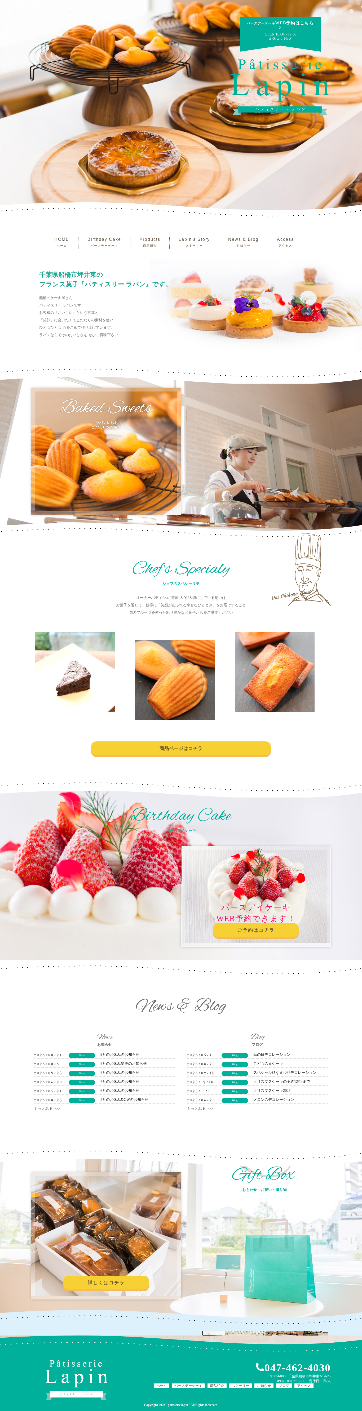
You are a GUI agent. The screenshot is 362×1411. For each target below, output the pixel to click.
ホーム (161, 1386)
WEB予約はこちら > (280, 25)
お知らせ (264, 1386)
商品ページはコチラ (181, 748)
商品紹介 (217, 1386)
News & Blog (243, 242)
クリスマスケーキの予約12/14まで (281, 1082)
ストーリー (240, 1386)
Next (334, 676)
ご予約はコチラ (256, 930)
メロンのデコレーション (273, 1100)
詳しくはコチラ (106, 1282)
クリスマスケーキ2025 (271, 1091)
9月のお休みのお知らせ (119, 1055)
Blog (234, 1055)
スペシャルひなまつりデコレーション (284, 1073)
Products (149, 242)
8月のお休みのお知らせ (119, 1073)
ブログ (284, 1386)
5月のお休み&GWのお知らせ (124, 1100)
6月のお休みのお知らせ (119, 1091)
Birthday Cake (104, 242)
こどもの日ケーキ (268, 1064)
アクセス (304, 1386)
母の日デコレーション (271, 1055)
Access (285, 242)
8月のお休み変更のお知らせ (123, 1064)
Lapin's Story (194, 242)
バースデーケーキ (188, 1386)
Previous (27, 676)
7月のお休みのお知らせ (119, 1082)
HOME (61, 242)
